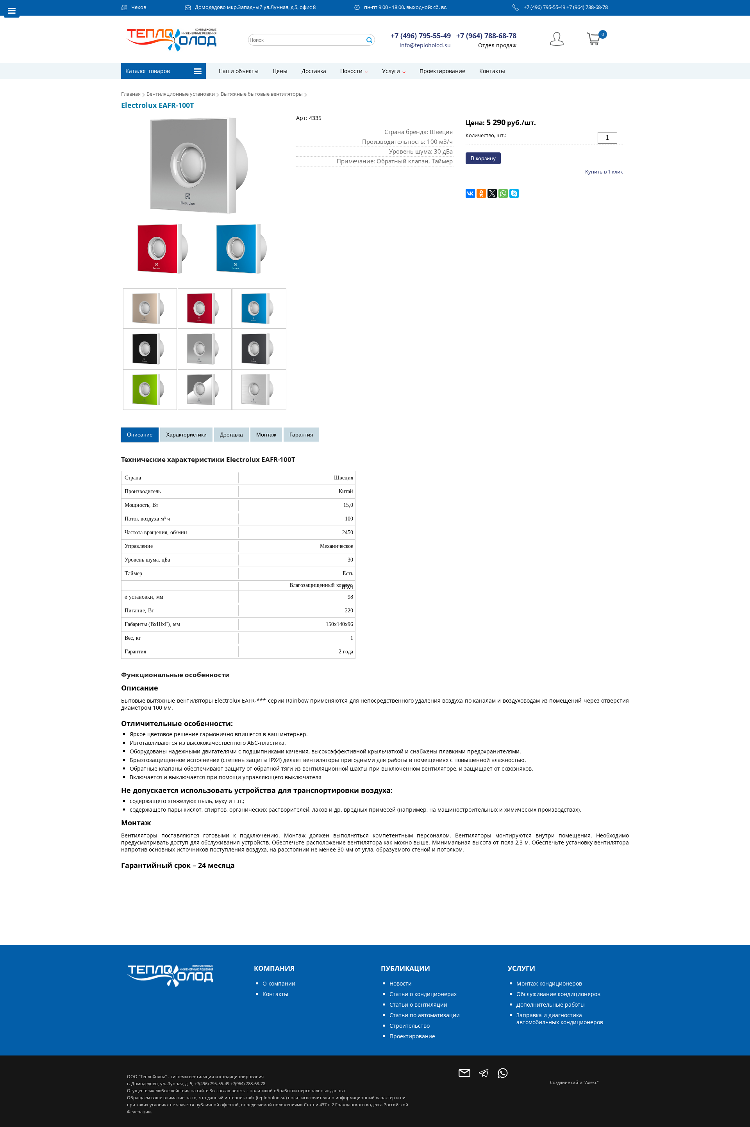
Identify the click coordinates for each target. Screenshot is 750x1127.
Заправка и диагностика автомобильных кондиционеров (559, 1018)
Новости (351, 71)
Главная (131, 94)
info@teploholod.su (425, 45)
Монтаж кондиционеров (549, 983)
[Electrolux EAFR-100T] (205, 198)
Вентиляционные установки (180, 94)
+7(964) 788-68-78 (247, 1083)
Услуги (391, 71)
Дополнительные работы (550, 1004)
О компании (278, 983)
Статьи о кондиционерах (423, 994)
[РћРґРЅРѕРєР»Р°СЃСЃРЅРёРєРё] (481, 193)
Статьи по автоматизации (424, 1015)
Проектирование (442, 71)
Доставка (314, 71)
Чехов (138, 7)
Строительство (409, 1025)
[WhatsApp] (503, 193)
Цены (280, 71)
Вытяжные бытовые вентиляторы (262, 94)
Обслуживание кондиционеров (558, 994)
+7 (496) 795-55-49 (544, 7)
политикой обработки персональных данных (298, 1090)
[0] (593, 38)
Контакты (492, 71)
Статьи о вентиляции (418, 1004)
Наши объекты (239, 71)
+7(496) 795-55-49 (212, 1083)
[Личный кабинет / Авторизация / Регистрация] (557, 38)
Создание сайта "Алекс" (574, 1082)
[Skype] (514, 193)
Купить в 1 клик (604, 171)
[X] (492, 193)
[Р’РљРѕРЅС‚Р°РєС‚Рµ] (470, 193)
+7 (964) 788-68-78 (587, 7)
